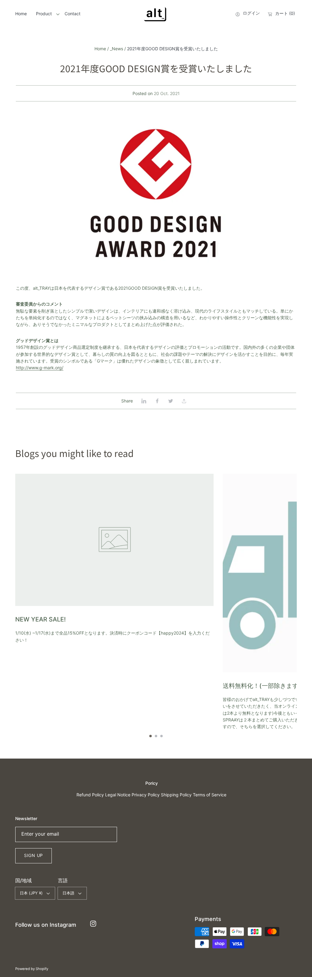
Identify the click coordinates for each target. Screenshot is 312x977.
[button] (184, 401)
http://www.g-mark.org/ (39, 367)
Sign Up (33, 855)
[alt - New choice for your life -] (156, 14)
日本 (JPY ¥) (31, 892)
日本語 (68, 892)
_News (116, 48)
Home (100, 48)
